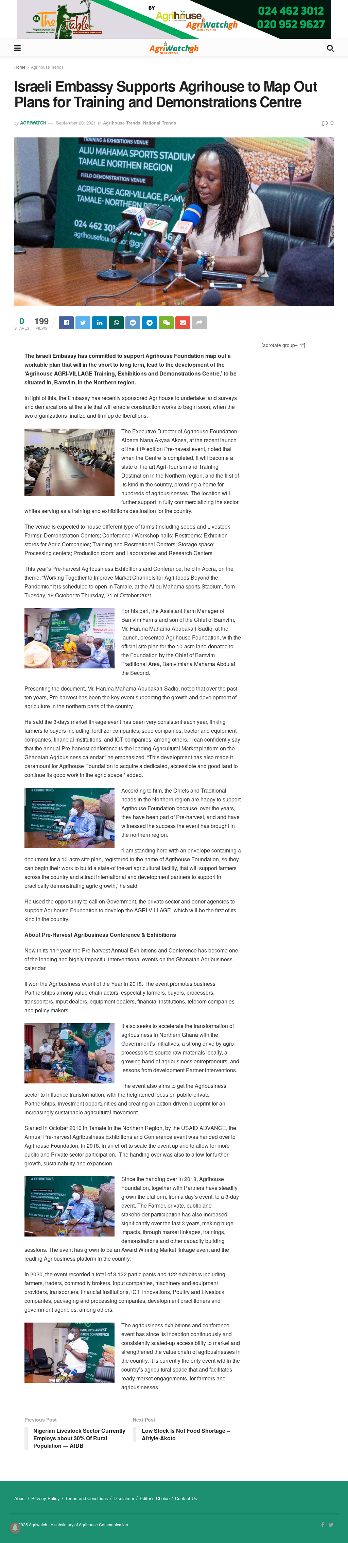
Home (19, 67)
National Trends (159, 122)
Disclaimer (124, 1498)
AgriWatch (33, 122)
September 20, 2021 (76, 122)
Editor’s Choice (155, 1498)
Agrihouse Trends (47, 67)
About (20, 1498)
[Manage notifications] (15, 1528)
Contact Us (186, 1498)
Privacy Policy (45, 1498)
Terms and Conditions (86, 1498)
